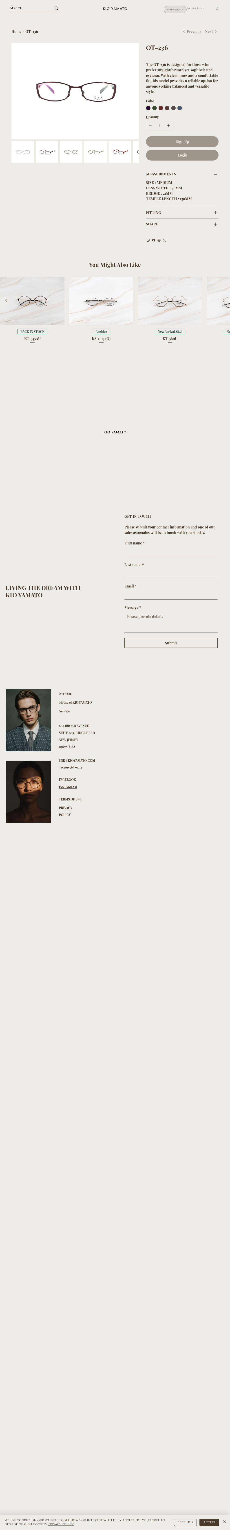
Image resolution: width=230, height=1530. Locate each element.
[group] (115, 310)
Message (132, 607)
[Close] (224, 1522)
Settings (185, 1522)
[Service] (102, 711)
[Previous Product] (6, 300)
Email (130, 586)
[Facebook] (153, 240)
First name (134, 543)
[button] (217, 8)
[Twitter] (164, 240)
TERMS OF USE (70, 799)
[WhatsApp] (148, 240)
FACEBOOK (67, 779)
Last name (134, 564)
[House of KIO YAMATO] (102, 702)
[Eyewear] (102, 693)
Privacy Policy (61, 1524)
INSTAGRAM (68, 787)
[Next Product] (223, 300)
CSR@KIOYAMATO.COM (77, 760)
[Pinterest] (159, 240)
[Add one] (168, 125)
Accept (209, 1522)
